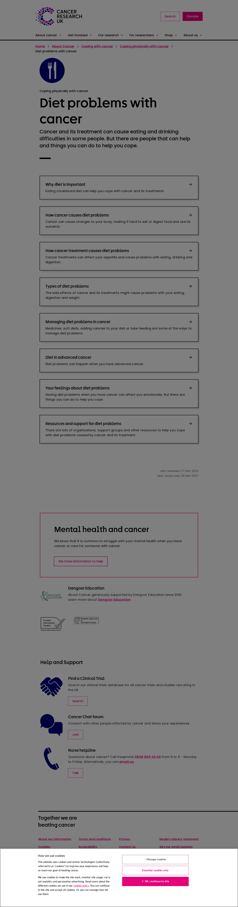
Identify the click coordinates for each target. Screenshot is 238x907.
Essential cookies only (155, 870)
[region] (119, 877)
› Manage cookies (155, 859)
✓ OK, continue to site (155, 881)
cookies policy (81, 886)
